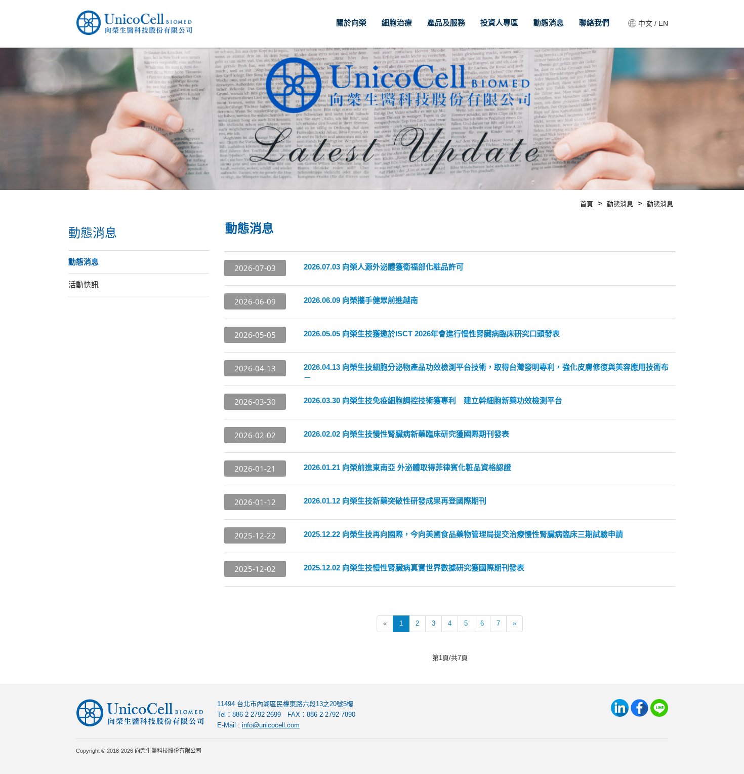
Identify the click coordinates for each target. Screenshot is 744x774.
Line (659, 708)
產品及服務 (446, 22)
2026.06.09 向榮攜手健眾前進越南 (361, 300)
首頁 (586, 204)
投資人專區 (499, 22)
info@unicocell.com (271, 725)
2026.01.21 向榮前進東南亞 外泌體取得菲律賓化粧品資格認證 (407, 467)
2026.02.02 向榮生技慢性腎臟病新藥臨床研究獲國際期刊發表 (406, 434)
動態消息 (548, 22)
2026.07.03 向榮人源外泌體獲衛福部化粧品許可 (384, 266)
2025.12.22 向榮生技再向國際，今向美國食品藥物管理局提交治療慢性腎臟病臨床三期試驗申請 (463, 534)
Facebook (639, 708)
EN (663, 23)
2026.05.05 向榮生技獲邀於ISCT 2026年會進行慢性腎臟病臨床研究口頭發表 (432, 333)
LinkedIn (620, 708)
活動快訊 (83, 284)
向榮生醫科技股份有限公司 (134, 25)
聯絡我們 (594, 22)
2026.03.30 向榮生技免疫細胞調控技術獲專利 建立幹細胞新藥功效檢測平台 (433, 400)
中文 (645, 23)
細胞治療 (397, 22)
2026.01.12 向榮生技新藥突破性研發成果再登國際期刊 (395, 500)
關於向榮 (351, 22)
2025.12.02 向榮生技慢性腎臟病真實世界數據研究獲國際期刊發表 (414, 567)
